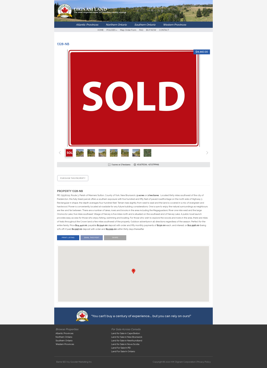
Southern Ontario (144, 24)
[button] (133, 271)
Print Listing (68, 238)
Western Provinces (174, 24)
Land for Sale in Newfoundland (126, 340)
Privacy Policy (204, 362)
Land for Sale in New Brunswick (126, 337)
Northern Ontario (116, 24)
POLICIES (112, 30)
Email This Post (91, 238)
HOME (101, 30)
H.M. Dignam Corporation (183, 362)
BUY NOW (151, 30)
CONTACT (164, 30)
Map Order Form (128, 30)
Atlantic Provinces (87, 24)
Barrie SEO (61, 362)
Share (115, 238)
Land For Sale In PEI (121, 348)
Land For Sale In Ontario (123, 351)
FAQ (141, 30)
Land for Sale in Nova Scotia (125, 344)
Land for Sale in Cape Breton (125, 333)
